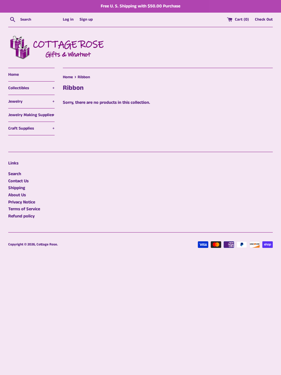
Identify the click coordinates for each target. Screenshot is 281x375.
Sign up (86, 19)
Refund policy (21, 216)
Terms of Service (24, 209)
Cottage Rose (46, 244)
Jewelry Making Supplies (31, 115)
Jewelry (31, 101)
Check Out (264, 19)
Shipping (16, 188)
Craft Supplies (31, 128)
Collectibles (31, 88)
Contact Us (18, 181)
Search (14, 174)
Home (13, 74)
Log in (68, 19)
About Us (17, 195)
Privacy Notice (21, 202)
